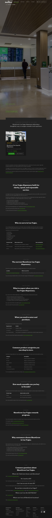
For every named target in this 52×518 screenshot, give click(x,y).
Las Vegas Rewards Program (18, 421)
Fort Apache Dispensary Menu (29, 371)
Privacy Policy (34, 514)
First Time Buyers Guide (12, 111)
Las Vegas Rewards (39, 244)
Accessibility (34, 510)
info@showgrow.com (43, 510)
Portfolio (27, 511)
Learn (27, 510)
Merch (27, 516)
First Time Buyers (39, 246)
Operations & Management (20, 511)
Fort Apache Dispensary (40, 248)
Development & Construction (20, 510)
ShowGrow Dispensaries (22, 210)
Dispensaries (9, 4)
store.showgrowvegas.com (33, 490)
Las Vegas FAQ (22, 208)
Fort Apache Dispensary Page (13, 476)
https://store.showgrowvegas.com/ (17, 423)
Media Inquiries (28, 512)
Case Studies (17, 512)
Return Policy (34, 515)
